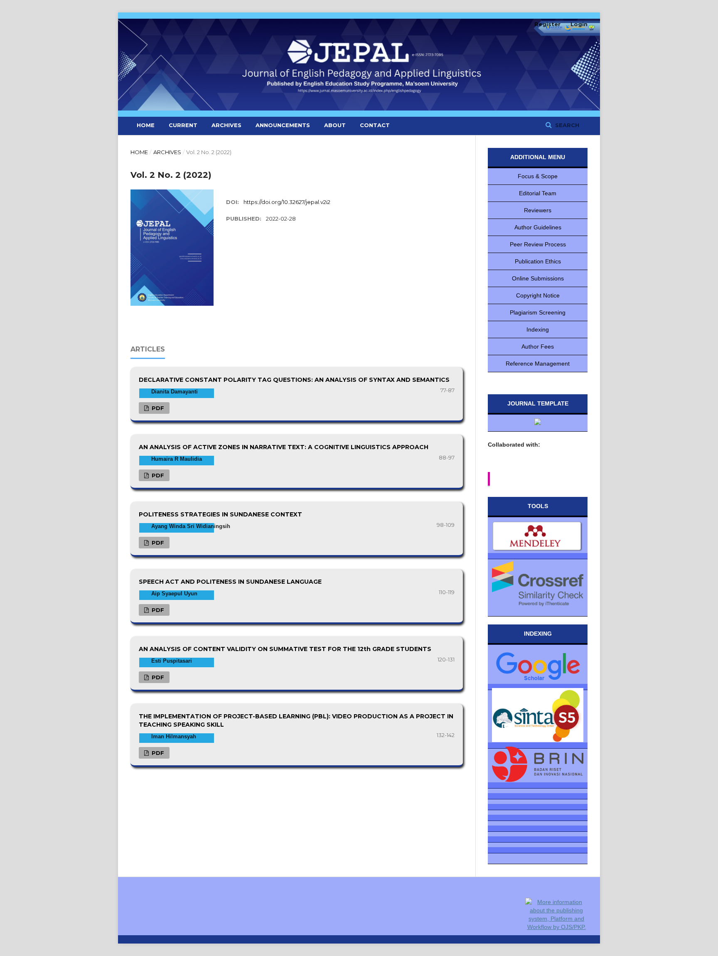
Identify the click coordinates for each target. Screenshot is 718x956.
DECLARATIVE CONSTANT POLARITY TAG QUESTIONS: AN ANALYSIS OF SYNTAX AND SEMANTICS (294, 379)
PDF (157, 408)
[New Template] (538, 423)
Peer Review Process (538, 244)
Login (579, 24)
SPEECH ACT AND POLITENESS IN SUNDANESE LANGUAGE (230, 581)
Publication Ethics (538, 261)
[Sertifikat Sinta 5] (538, 716)
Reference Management (538, 363)
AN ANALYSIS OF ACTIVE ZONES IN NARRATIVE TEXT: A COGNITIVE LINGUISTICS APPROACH (283, 447)
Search (566, 125)
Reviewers (537, 210)
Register (547, 24)
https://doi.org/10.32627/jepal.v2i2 (286, 202)
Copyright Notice (538, 295)
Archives (226, 125)
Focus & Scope (538, 176)
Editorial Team (537, 193)
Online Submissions (538, 278)
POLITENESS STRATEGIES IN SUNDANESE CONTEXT (220, 514)
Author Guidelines (537, 227)
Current (183, 125)
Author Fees (537, 346)
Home (146, 125)
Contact (375, 125)
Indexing (537, 329)
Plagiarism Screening (538, 312)
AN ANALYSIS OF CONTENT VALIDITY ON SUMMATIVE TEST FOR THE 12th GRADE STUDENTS (285, 649)
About (335, 125)
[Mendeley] (538, 538)
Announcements (283, 125)
